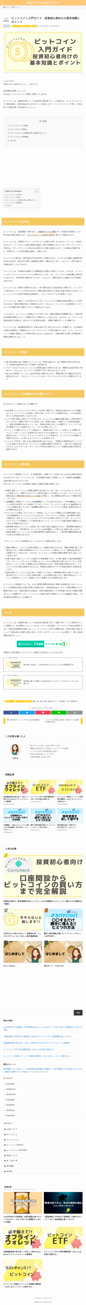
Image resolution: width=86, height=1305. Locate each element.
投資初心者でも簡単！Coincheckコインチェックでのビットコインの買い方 (50, 682)
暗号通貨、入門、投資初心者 (68, 701)
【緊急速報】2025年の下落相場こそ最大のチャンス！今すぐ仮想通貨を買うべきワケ (37, 1036)
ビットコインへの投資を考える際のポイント (28, 133)
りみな (15, 758)
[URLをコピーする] (75, 712)
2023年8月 (10, 1105)
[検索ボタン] (83, 2)
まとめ (13, 140)
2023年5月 (10, 1116)
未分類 (9, 1171)
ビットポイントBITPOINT (17, 1150)
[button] (11, 712)
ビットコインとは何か (20, 125)
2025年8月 (10, 1084)
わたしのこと (12, 1134)
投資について (26, 26)
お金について (16, 26)
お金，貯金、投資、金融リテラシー (46, 701)
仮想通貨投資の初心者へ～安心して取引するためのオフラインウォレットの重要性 (36, 1043)
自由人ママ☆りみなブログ (43, 2)
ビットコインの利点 (19, 129)
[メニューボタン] (2, 2)
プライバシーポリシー (43, 1298)
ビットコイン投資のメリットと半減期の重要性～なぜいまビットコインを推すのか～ (37, 1056)
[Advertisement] (43, 169)
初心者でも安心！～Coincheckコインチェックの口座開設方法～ (49, 665)
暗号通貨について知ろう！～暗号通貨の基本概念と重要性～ (27, 1069)
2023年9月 (10, 1100)
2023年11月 (11, 1089)
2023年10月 (11, 1094)
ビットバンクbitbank (15, 1145)
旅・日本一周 (12, 1161)
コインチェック (13, 1140)
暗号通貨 (33, 26)
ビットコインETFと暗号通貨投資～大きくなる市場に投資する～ (29, 1049)
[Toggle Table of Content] (35, 191)
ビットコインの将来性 (20, 137)
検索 (78, 1013)
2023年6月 (10, 1110)
